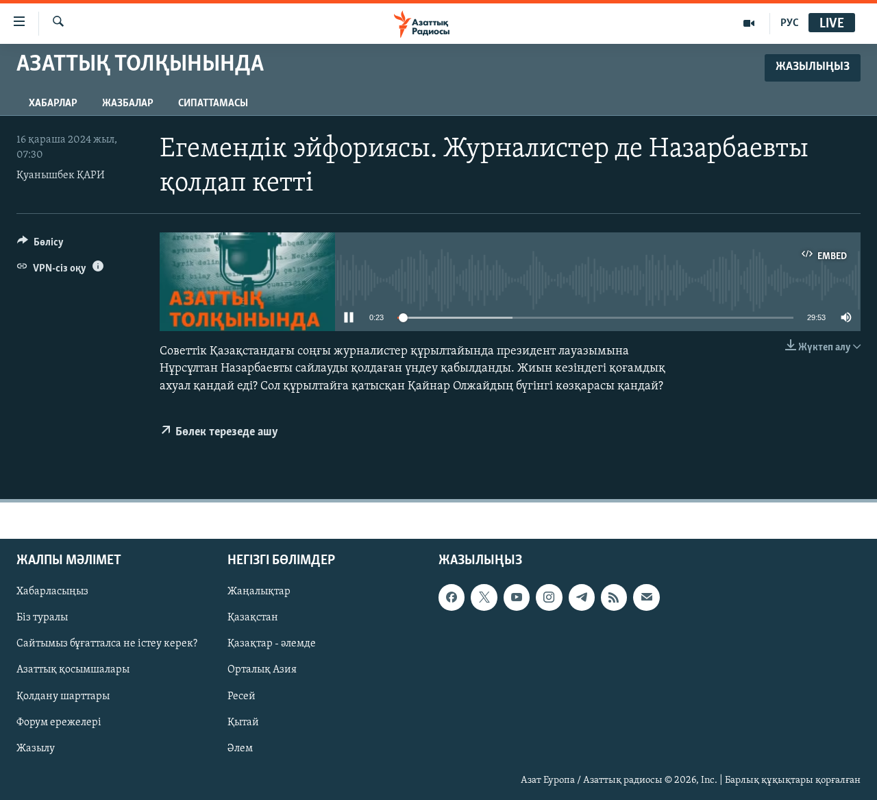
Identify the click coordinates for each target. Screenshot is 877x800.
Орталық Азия (262, 670)
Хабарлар (53, 103)
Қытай (243, 722)
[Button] (40, 245)
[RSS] (614, 597)
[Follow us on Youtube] (517, 597)
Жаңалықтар (259, 591)
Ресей (241, 696)
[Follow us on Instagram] (549, 597)
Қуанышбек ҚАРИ (60, 175)
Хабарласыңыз (52, 591)
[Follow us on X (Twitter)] (484, 597)
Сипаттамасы (213, 103)
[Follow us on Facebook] (451, 597)
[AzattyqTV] (749, 23)
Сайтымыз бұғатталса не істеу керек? (106, 643)
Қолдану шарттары (63, 696)
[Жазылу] (646, 597)
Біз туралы (42, 617)
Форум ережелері (58, 722)
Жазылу (35, 748)
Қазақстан (252, 617)
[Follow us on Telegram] (582, 597)
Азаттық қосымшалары (72, 670)
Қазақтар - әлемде (271, 643)
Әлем (240, 748)
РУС (789, 23)
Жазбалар (127, 103)
